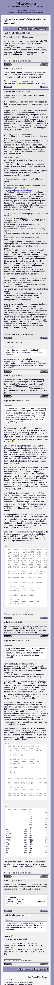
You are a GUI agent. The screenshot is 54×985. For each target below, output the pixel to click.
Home (19, 10)
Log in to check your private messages (23, 12)
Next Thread (42, 977)
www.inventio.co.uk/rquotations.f (18, 190)
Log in (40, 12)
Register (32, 10)
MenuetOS (20, 19)
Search (25, 10)
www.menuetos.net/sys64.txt (24, 81)
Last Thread (32, 977)
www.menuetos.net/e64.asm (33, 83)
